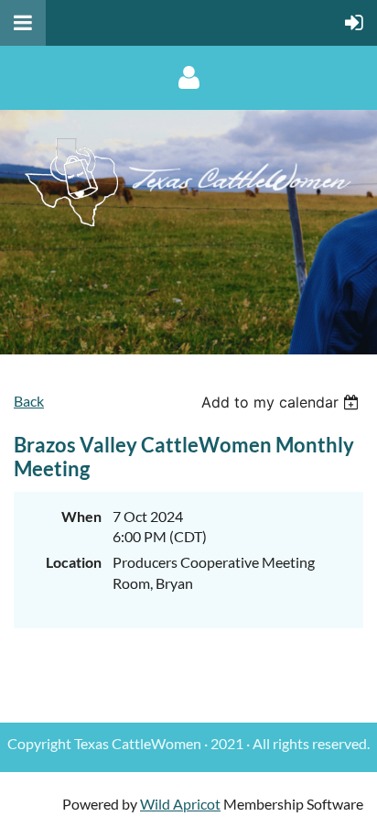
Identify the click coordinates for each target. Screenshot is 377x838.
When (81, 516)
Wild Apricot (180, 803)
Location (74, 562)
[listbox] (282, 402)
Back (29, 400)
